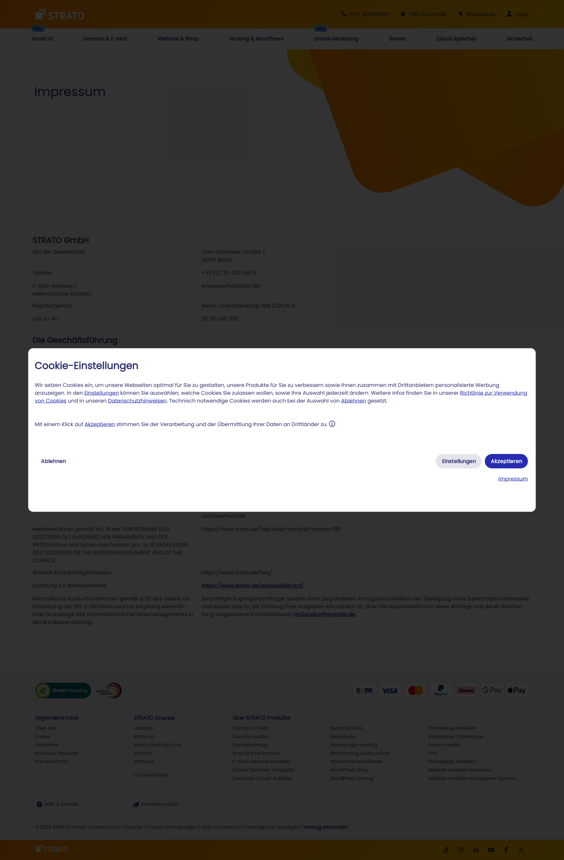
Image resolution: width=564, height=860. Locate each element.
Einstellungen (101, 393)
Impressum (513, 479)
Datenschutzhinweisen (137, 401)
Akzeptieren (100, 424)
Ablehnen (353, 401)
